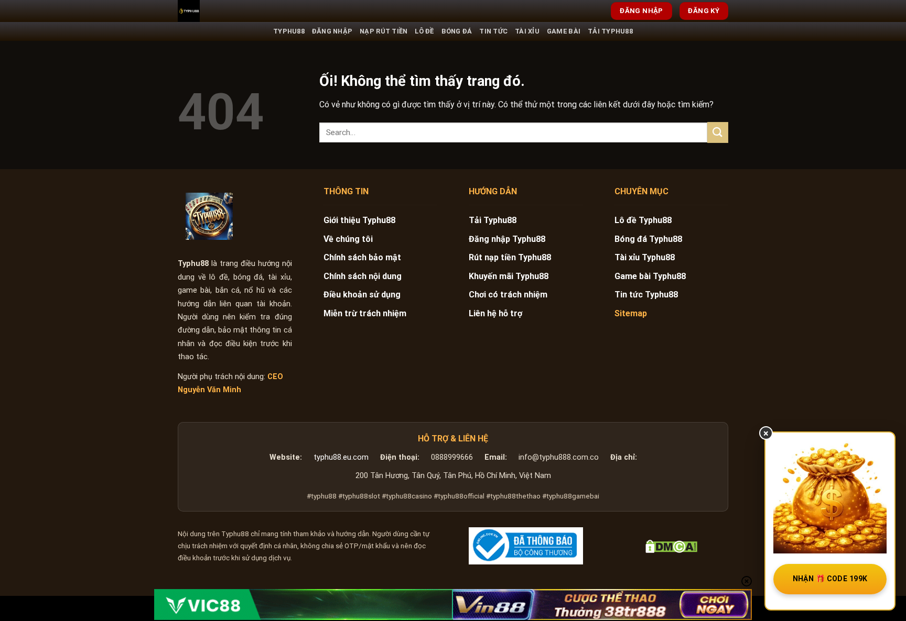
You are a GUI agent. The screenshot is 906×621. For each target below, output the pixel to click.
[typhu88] (209, 216)
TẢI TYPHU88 (610, 31)
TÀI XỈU (527, 31)
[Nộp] (717, 132)
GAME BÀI (563, 31)
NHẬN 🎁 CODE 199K (830, 578)
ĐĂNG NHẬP (332, 31)
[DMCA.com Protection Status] (671, 546)
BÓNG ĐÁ (456, 31)
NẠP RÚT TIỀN (383, 31)
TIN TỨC (493, 31)
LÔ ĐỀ (424, 31)
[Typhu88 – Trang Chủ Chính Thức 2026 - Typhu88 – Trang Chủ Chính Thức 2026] (230, 11)
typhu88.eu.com (341, 457)
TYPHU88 (289, 31)
